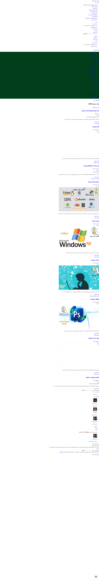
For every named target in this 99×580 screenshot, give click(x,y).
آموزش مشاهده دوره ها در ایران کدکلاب (90, 4)
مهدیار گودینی (94, 438)
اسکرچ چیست (94, 16)
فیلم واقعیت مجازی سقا (93, 14)
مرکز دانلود (95, 64)
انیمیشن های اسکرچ (95, 107)
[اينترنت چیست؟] (79, 289)
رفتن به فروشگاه (94, 27)
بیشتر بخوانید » (96, 121)
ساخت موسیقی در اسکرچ (92, 377)
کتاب (94, 88)
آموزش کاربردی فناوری (95, 178)
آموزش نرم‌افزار (92, 72)
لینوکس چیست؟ (94, 19)
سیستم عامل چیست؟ (93, 181)
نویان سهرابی (94, 403)
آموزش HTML (96, 162)
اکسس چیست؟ (94, 6)
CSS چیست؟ (95, 126)
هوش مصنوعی (92, 78)
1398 (96, 100)
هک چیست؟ (95, 8)
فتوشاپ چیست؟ (94, 299)
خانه (96, 52)
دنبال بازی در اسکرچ (93, 338)
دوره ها (95, 59)
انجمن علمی (95, 57)
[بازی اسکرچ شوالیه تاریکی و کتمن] (93, 116)
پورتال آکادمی (92, 55)
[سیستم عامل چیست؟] (79, 211)
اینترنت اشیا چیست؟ (93, 11)
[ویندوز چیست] (79, 250)
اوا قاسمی (95, 412)
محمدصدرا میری (94, 421)
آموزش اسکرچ (92, 75)
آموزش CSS (97, 123)
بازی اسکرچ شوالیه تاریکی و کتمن (90, 110)
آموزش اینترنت (96, 256)
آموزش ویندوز (96, 217)
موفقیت (95, 85)
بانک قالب (95, 62)
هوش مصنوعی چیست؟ (93, 9)
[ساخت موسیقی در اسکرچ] (94, 383)
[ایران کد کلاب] (96, 50)
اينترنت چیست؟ (95, 260)
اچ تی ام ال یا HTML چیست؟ (91, 165)
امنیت (96, 83)
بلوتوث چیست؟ (94, 13)
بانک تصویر (95, 60)
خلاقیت (93, 87)
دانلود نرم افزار (92, 65)
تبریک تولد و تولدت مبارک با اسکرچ (91, 18)
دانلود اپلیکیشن (92, 67)
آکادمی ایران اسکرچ (91, 54)
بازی (96, 82)
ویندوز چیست (95, 220)
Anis (96, 429)
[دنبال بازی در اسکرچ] (79, 367)
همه (94, 77)
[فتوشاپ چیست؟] (79, 328)
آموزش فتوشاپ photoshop (94, 295)
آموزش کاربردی (92, 70)
